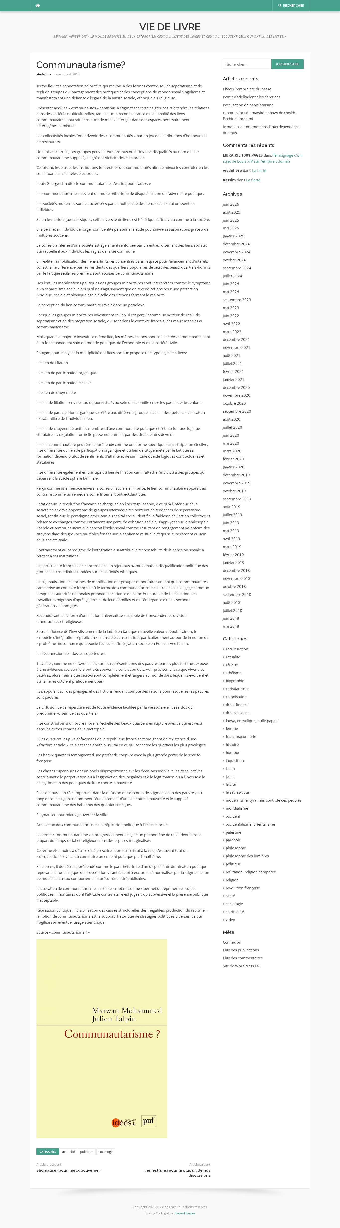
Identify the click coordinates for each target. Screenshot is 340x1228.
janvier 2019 (233, 562)
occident (233, 816)
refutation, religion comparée (251, 871)
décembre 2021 (236, 339)
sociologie (106, 1151)
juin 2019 (231, 522)
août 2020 (231, 419)
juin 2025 (231, 220)
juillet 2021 (232, 363)
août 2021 (231, 355)
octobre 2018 (234, 586)
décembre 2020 (236, 387)
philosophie (236, 847)
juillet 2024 (232, 275)
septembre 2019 (237, 498)
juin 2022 (231, 315)
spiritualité (235, 911)
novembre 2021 (236, 347)
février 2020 (233, 458)
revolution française (243, 887)
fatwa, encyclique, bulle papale (252, 720)
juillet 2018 (232, 610)
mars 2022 (232, 331)
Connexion (232, 942)
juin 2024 (231, 283)
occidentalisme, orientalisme (250, 824)
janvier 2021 (233, 379)
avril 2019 (231, 538)
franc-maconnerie (241, 736)
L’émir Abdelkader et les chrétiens (251, 96)
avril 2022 (231, 323)
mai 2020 (231, 443)
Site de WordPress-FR (241, 965)
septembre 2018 (237, 594)
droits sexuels (237, 712)
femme (232, 728)
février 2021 (233, 371)
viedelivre (43, 74)
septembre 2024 (237, 267)
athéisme (233, 672)
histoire (232, 744)
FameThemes (185, 1213)
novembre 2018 (236, 578)
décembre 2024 (236, 243)
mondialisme (237, 808)
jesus (230, 776)
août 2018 (231, 602)
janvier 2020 (233, 466)
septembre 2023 (237, 299)
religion (232, 879)
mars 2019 (232, 546)
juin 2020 (231, 435)
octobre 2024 (234, 259)
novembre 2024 (236, 251)
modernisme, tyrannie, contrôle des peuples (263, 800)
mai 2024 (231, 291)
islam (230, 768)
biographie (235, 680)
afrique (232, 664)
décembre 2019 (236, 474)
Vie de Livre (170, 27)
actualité (68, 1151)
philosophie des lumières (247, 855)
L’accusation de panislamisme (248, 104)
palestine (233, 832)
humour (233, 752)
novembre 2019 (236, 482)
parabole (233, 839)
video (230, 919)
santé (230, 895)
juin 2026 (231, 204)
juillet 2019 (232, 514)
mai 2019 (231, 530)
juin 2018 (231, 618)
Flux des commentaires (243, 957)
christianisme (237, 688)
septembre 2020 (237, 411)
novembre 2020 (236, 395)
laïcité (231, 784)
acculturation (237, 648)
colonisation (236, 696)
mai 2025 (231, 227)
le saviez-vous (238, 792)
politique (86, 1151)
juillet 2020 (232, 427)
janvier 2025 (233, 235)
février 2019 (233, 554)
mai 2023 (231, 307)
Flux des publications (241, 950)
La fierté (259, 170)
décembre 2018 (236, 570)
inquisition (235, 760)
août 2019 (231, 506)
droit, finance (237, 704)
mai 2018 (231, 626)
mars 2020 (232, 450)
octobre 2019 (234, 490)
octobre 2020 (234, 403)
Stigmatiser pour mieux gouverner (68, 1170)
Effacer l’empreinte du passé (247, 88)
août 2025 (231, 212)
